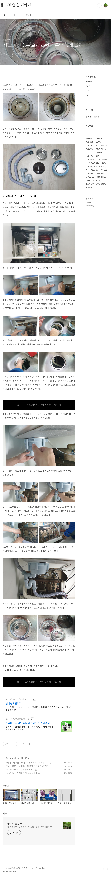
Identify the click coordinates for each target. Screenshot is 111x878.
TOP (105, 869)
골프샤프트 (100, 173)
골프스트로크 (91, 159)
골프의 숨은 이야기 (15, 5)
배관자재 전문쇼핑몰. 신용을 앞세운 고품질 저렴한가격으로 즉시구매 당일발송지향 (38, 708)
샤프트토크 (103, 170)
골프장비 (89, 145)
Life (87, 90)
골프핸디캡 (101, 138)
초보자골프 (90, 184)
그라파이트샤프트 (92, 163)
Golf (88, 86)
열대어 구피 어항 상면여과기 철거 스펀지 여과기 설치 (27, 762)
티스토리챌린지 (99, 149)
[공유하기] (10, 744)
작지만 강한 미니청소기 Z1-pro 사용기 (21, 773)
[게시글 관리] (14, 744)
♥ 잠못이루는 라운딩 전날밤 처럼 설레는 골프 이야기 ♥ (29, 827)
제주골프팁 (96, 180)
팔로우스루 (103, 145)
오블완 (88, 180)
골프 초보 (89, 142)
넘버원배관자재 (14, 703)
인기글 (96, 117)
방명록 (29, 14)
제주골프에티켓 (99, 166)
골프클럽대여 (100, 184)
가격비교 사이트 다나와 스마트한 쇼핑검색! (28, 723)
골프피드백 (90, 173)
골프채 (102, 163)
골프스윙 (89, 166)
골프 (95, 145)
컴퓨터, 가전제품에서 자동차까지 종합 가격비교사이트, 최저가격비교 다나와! (31, 728)
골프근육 (99, 152)
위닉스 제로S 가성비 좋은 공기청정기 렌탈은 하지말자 (27, 766)
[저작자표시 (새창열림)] (30, 744)
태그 (15, 14)
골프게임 (89, 187)
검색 (99, 5)
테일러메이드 (100, 177)
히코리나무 (90, 152)
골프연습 (89, 149)
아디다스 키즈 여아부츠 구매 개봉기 (20, 769)
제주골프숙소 (91, 138)
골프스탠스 (90, 177)
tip (87, 95)
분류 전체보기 (91, 77)
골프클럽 (89, 156)
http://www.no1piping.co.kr (18, 699)
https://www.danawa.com (17, 719)
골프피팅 (97, 142)
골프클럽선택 (102, 159)
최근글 (88, 117)
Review (9, 758)
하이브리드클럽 (91, 170)
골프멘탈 (97, 156)
